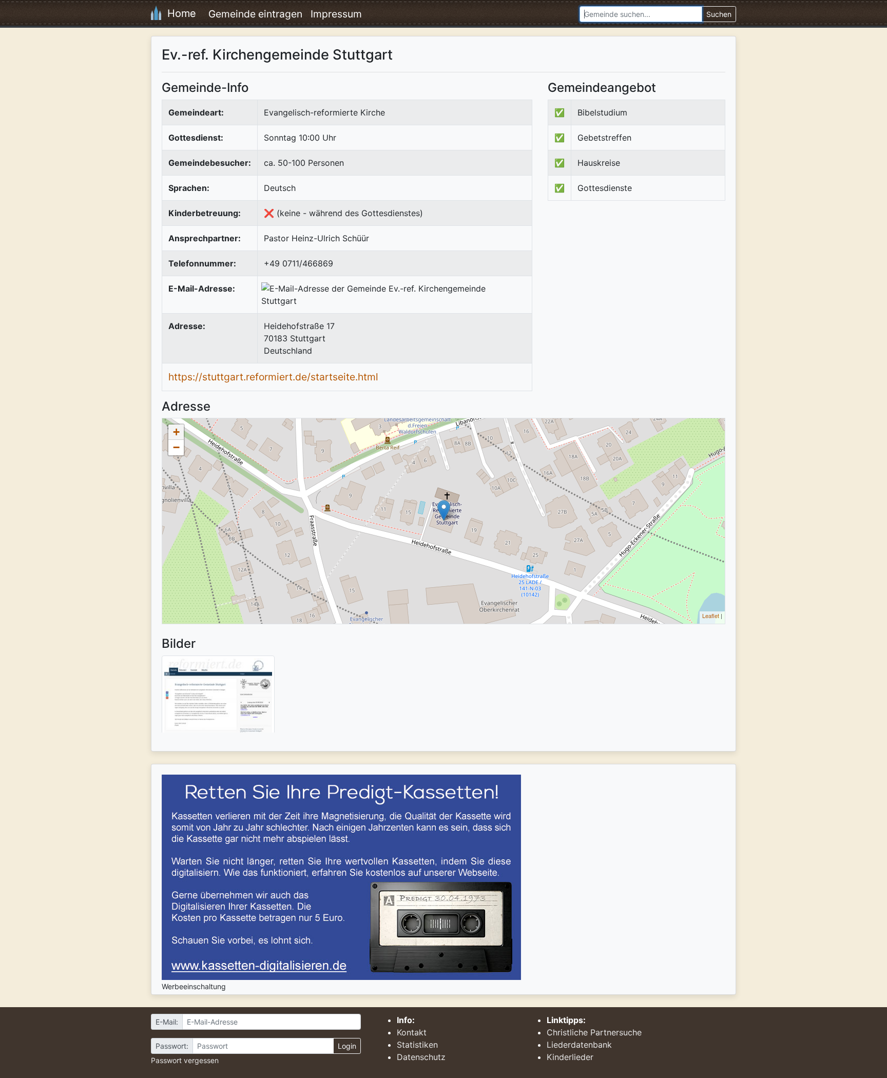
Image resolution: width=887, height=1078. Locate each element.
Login (347, 1046)
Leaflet (710, 615)
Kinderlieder (570, 1057)
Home (178, 13)
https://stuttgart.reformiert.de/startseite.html (273, 377)
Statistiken (417, 1045)
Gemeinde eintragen (255, 14)
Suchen (718, 14)
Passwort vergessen (185, 1060)
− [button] (176, 447)
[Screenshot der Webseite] (218, 697)
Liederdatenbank (579, 1045)
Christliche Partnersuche (594, 1032)
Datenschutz (421, 1057)
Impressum (336, 14)
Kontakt (412, 1032)
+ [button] (176, 432)
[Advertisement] (634, 293)
